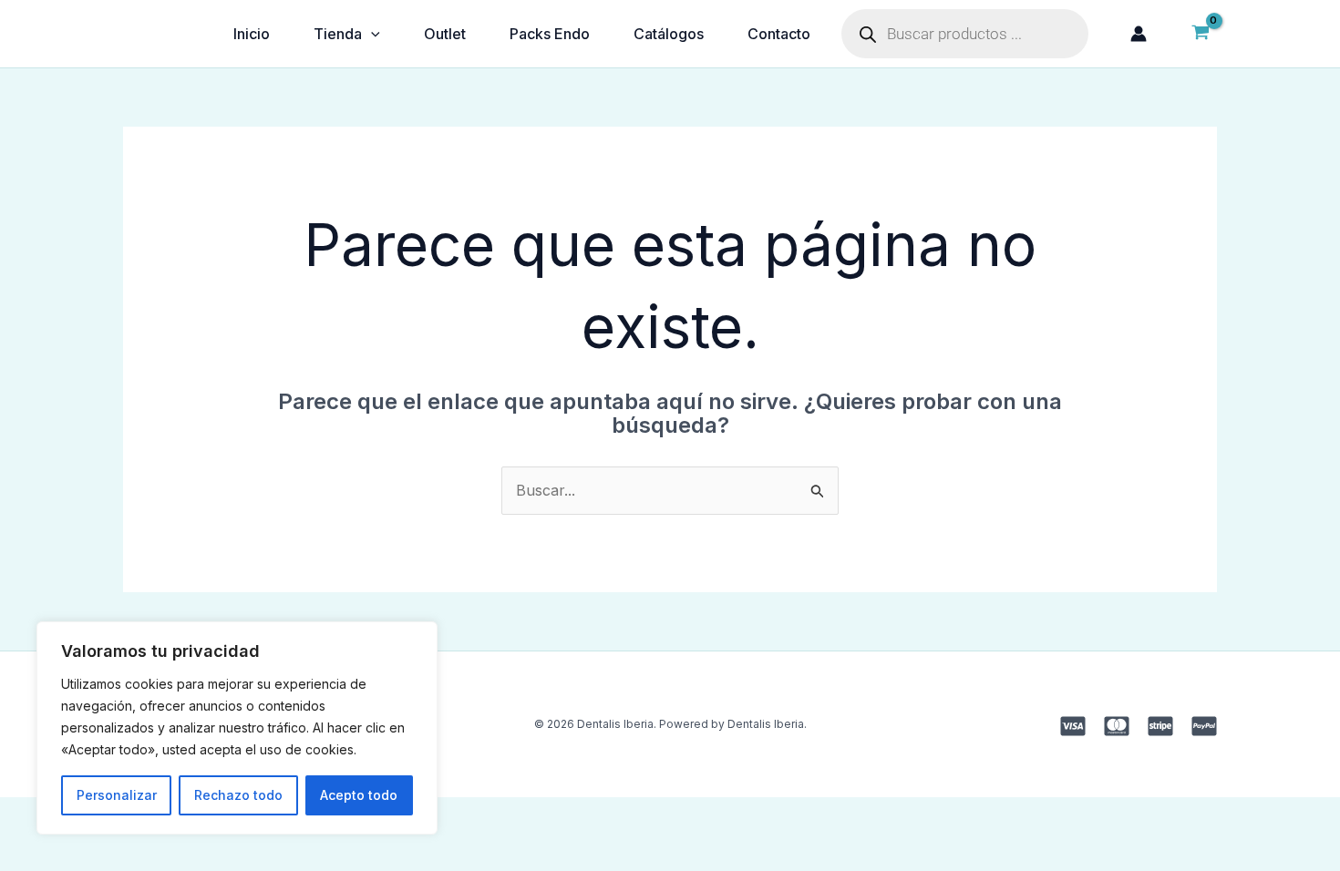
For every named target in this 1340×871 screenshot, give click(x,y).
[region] (237, 728)
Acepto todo (358, 795)
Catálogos (669, 34)
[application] (371, 33)
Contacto (778, 34)
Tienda (338, 34)
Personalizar (117, 795)
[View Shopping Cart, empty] (1200, 33)
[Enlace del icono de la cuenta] (1138, 34)
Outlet (445, 34)
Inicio (251, 34)
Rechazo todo (238, 795)
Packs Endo (550, 34)
